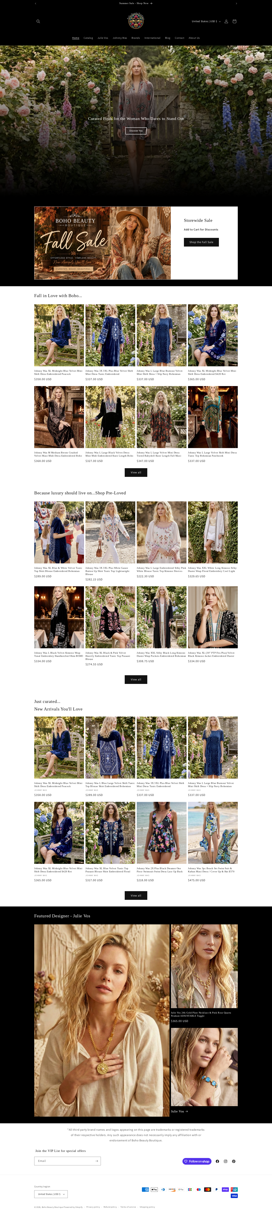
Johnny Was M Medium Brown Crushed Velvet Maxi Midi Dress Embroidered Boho (58, 454)
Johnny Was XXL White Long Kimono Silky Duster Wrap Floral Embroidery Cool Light (212, 569)
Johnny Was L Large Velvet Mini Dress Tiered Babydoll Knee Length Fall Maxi (159, 454)
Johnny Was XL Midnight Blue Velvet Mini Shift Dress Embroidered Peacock (58, 372)
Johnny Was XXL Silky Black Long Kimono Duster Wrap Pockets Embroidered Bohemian (161, 654)
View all (136, 472)
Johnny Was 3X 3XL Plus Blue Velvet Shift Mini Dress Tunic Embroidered (109, 372)
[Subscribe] (97, 1161)
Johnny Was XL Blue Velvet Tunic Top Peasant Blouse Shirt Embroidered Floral (107, 870)
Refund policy (110, 1207)
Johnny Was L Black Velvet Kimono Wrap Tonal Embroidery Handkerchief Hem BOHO (58, 654)
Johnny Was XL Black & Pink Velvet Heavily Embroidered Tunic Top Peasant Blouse (107, 655)
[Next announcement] (236, 3)
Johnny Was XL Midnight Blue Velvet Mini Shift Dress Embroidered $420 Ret (212, 372)
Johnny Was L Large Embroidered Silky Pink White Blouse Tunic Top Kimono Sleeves (161, 569)
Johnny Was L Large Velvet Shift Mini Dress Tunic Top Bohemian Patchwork (212, 454)
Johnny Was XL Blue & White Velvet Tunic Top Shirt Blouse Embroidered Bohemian (58, 569)
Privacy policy (93, 1207)
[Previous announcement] (35, 3)
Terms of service (128, 1207)
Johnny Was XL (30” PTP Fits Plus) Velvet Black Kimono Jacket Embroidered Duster (211, 654)
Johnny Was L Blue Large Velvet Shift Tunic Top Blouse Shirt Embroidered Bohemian (110, 785)
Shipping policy (147, 1207)
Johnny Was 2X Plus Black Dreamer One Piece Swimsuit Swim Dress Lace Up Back (160, 870)
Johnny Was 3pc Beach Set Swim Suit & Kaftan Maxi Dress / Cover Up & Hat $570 (211, 870)
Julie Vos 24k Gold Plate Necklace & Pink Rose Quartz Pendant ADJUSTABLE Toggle (201, 1014)
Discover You (136, 131)
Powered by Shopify (73, 1207)
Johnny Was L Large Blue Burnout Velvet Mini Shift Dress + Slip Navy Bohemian (160, 372)
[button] (38, 21)
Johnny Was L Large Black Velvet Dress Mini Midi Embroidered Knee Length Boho (109, 454)
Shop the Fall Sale (201, 242)
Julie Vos (177, 1111)
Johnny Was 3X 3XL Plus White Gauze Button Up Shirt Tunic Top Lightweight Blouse (107, 571)
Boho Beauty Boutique (52, 1207)
